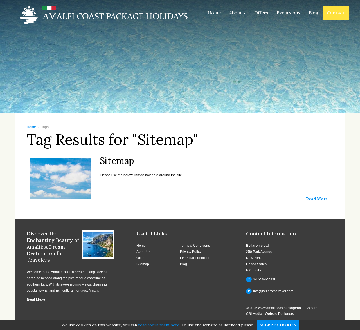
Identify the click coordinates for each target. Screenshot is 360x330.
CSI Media (254, 314)
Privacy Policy (190, 252)
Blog (313, 12)
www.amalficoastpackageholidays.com (287, 308)
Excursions (288, 12)
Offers (261, 12)
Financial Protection (195, 258)
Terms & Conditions (195, 246)
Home (214, 12)
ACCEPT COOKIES (277, 324)
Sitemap (142, 264)
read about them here (158, 324)
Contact (336, 12)
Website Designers (279, 314)
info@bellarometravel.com (271, 291)
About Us (143, 252)
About (236, 12)
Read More (36, 299)
